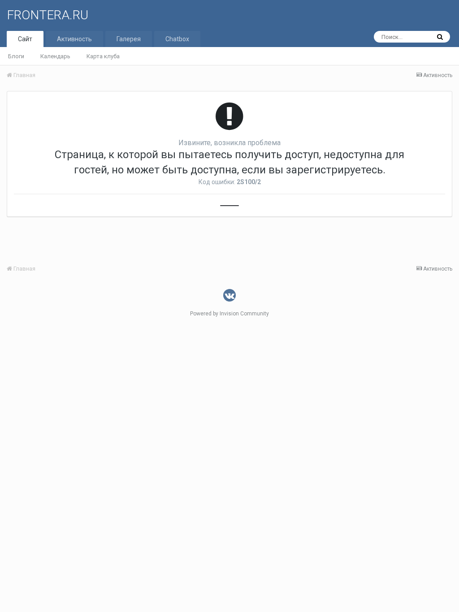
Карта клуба (103, 56)
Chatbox (177, 39)
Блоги (16, 56)
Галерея (129, 39)
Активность (74, 39)
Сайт (25, 39)
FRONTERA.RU (47, 15)
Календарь (55, 56)
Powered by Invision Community (229, 313)
